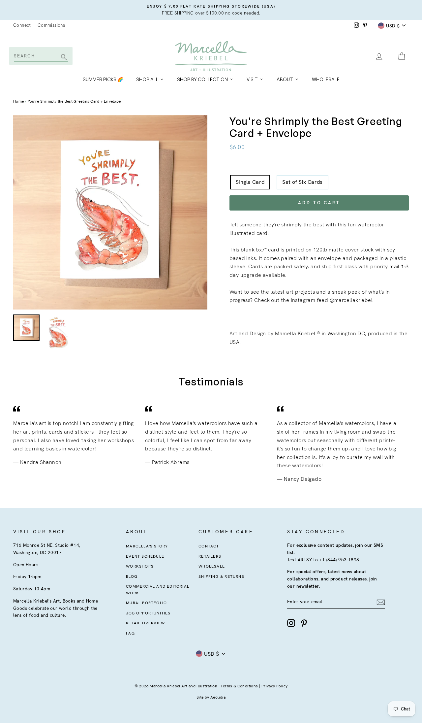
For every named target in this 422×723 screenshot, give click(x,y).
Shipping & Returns (221, 576)
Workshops (140, 566)
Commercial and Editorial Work (157, 589)
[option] (211, 9)
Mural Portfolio (146, 603)
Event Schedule (145, 556)
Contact (208, 546)
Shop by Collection (202, 79)
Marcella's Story (147, 546)
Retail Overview (145, 623)
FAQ (130, 633)
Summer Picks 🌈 (103, 79)
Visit (252, 79)
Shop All (147, 79)
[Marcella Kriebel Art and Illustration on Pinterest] (304, 623)
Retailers (209, 556)
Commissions (51, 25)
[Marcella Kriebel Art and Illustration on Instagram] (291, 623)
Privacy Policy (274, 686)
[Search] (63, 57)
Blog (131, 576)
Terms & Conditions (239, 686)
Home (18, 101)
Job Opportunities (148, 613)
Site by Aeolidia (211, 697)
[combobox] (40, 55)
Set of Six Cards (302, 182)
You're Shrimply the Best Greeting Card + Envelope (74, 101)
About (285, 79)
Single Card (250, 182)
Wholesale (326, 79)
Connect (22, 25)
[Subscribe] (381, 602)
